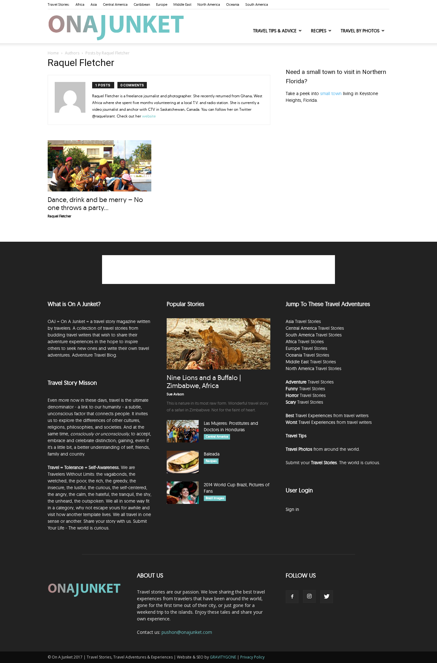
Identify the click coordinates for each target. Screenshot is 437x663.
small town (331, 93)
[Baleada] (183, 462)
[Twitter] (326, 596)
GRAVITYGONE (223, 657)
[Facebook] (292, 596)
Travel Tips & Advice (275, 31)
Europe (161, 4)
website (149, 116)
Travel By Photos (360, 31)
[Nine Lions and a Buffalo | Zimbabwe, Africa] (218, 343)
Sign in (292, 509)
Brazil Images (215, 498)
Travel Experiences (313, 415)
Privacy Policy (252, 657)
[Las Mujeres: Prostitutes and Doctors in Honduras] (183, 431)
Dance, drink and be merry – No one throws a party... (95, 203)
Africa (79, 4)
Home (53, 53)
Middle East (182, 4)
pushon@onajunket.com (187, 632)
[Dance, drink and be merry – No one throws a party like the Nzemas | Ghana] (99, 165)
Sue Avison (175, 394)
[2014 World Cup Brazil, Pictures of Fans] (183, 492)
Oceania (232, 4)
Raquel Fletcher (59, 216)
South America (256, 4)
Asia (94, 4)
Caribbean (142, 4)
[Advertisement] (337, 163)
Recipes (318, 31)
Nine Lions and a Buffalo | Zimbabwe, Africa (204, 381)
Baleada (211, 454)
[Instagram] (309, 596)
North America (208, 4)
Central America (115, 4)
